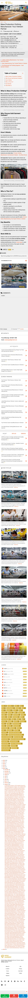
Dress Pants (16, 714)
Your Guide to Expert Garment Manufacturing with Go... (15, 883)
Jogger (8, 723)
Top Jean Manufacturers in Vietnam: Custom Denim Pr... (15, 797)
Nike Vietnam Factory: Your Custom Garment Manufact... (15, 860)
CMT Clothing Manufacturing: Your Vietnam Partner (14, 814)
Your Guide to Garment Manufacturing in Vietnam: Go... (15, 947)
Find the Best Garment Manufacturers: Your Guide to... (14, 886)
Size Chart (20, 971)
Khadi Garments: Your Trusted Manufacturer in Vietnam (15, 807)
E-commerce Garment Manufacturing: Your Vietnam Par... (15, 890)
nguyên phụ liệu (5, 743)
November (7, 771)
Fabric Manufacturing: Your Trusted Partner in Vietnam (14, 63)
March (6, 781)
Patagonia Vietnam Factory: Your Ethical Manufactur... (14, 922)
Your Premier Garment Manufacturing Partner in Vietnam (15, 872)
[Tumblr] (11, 981)
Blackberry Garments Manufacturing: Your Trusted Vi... (15, 873)
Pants (3, 730)
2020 (4, 768)
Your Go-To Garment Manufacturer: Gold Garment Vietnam (15, 878)
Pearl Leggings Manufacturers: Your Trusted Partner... (14, 900)
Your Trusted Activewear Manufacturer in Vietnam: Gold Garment (12, 651)
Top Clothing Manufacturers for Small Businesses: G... (14, 825)
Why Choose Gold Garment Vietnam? (14, 78)
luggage (10, 721)
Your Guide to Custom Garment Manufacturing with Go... (15, 897)
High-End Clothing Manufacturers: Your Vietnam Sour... (15, 811)
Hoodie (17, 708)
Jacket (22, 714)
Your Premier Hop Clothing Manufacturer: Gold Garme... (15, 881)
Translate (22, 329)
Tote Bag (16, 730)
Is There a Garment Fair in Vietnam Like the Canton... (14, 790)
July (5, 776)
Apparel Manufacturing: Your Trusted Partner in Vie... (14, 882)
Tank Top (4, 721)
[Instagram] (5, 985)
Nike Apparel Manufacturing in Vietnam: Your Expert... (14, 924)
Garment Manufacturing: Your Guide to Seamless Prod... (15, 876)
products (8, 710)
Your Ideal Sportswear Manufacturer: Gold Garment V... (15, 892)
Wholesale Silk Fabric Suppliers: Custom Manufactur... (15, 799)
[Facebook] (24, 981)
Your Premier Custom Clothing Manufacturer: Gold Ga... (15, 896)
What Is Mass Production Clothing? (13, 76)
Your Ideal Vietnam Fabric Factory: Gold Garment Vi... (14, 903)
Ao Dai (3, 725)
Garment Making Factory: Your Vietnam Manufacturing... (15, 895)
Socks (13, 719)
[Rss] (1, 981)
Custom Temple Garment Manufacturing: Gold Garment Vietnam (11, 594)
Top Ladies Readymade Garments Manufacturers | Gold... (15, 874)
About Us (7, 966)
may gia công (4, 741)
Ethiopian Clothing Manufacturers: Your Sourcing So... (14, 830)
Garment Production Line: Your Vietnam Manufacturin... (15, 901)
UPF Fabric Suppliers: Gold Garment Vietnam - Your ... (15, 820)
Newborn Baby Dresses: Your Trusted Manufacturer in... (15, 894)
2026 (4, 760)
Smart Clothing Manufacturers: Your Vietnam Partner (14, 836)
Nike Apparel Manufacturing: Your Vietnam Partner (14, 853)
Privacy (20, 968)
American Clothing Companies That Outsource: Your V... (15, 891)
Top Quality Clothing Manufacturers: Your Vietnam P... (14, 837)
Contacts (7, 968)
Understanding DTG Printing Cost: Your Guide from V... (15, 813)
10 (3, 647)
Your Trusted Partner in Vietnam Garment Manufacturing (15, 943)
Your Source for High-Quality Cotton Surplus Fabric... (14, 839)
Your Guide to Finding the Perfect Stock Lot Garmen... (14, 823)
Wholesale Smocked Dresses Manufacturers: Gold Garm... (15, 834)
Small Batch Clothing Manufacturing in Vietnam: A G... (14, 795)
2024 (4, 763)
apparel (9, 714)
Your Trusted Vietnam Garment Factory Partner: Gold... (15, 940)
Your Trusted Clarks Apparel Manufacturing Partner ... (14, 937)
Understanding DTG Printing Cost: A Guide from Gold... (15, 800)
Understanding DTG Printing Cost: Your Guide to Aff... (14, 803)
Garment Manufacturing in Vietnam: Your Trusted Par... (15, 906)
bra (15, 712)
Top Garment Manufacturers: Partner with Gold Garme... (15, 885)
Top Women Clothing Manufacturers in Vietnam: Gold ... (15, 863)
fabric (18, 719)
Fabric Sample (5, 728)
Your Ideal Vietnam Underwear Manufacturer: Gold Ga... (15, 917)
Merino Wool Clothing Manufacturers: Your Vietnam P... (15, 808)
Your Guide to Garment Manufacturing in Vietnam (14, 936)
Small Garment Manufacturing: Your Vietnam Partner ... (15, 822)
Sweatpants (9, 730)
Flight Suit (12, 728)
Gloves (18, 728)
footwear (4, 712)
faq (21, 705)
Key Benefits (8, 83)
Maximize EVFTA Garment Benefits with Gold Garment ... (15, 789)
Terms (7, 971)
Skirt (20, 710)
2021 (4, 766)
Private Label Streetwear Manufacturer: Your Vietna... (14, 798)
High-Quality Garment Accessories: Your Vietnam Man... (15, 864)
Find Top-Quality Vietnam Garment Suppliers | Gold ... (14, 846)
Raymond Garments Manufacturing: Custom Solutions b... (15, 809)
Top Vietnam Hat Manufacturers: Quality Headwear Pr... (15, 914)
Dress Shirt (20, 712)
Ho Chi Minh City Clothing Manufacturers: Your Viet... (14, 845)
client (9, 716)
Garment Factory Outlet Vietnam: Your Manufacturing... (15, 909)
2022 (4, 765)
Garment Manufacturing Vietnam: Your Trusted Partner (15, 938)
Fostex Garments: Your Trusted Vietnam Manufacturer (14, 926)
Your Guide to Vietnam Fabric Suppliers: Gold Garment (15, 857)
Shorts (14, 710)
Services (10, 712)
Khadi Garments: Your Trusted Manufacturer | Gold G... (15, 831)
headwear (22, 721)
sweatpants (13, 745)
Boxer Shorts (16, 725)
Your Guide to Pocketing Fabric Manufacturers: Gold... (14, 826)
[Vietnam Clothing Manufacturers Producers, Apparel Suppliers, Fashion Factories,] (9, 3)
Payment (7, 975)
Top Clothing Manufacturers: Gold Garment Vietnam (14, 817)
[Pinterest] (14, 981)
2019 (4, 949)
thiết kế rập (14, 747)
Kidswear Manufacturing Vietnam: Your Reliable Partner (15, 927)
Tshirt (16, 705)
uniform (16, 721)
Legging (3, 714)
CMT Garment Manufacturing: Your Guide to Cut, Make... (15, 946)
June (6, 777)
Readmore (16, 487)
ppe (22, 719)
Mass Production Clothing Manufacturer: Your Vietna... (15, 821)
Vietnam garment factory (14, 732)
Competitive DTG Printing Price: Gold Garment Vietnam (15, 942)
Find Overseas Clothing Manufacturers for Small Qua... (15, 816)
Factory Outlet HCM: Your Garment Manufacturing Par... (15, 945)
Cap (23, 708)
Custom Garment (5, 719)
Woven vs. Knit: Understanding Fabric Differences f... (14, 793)
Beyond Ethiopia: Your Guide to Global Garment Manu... (15, 877)
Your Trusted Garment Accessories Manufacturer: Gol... (15, 867)
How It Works (9, 80)
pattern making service (16, 743)
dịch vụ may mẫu (17, 736)
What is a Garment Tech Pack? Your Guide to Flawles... (15, 791)
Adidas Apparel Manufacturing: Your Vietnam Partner (14, 855)
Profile (20, 973)
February (6, 782)
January (6, 784)
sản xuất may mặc (6, 747)
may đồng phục (10, 708)
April (6, 779)
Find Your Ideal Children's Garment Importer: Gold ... (14, 832)
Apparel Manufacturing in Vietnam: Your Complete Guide (15, 786)
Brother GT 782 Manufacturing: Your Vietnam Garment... (15, 915)
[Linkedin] (18, 981)
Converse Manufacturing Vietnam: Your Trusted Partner (15, 919)
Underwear (4, 732)
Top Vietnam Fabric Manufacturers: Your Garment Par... (15, 854)
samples (9, 705)
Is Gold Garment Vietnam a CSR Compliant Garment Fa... (15, 785)
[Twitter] (8, 981)
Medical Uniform (16, 723)
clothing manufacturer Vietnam (15, 734)
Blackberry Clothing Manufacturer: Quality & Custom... (14, 812)
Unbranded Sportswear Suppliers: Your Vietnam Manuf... (15, 835)
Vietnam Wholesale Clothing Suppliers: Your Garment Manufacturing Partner (11, 613)
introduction (15, 716)
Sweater (3, 716)
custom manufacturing (7, 736)
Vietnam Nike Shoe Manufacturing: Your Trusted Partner (15, 859)
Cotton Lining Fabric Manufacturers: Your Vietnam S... (14, 841)
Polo (3, 708)
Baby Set (9, 725)
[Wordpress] (5, 981)
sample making (5, 745)
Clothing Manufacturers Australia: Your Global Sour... (14, 802)
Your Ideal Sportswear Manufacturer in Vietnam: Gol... (14, 848)
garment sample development (17, 739)
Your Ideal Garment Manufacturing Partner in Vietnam (14, 871)
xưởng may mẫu (5, 750)
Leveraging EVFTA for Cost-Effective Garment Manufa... (15, 788)
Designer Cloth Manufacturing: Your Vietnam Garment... (15, 868)
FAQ (20, 966)
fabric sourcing (5, 739)
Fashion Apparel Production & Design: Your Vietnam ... (15, 887)
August (6, 774)
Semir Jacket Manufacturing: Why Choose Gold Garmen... (15, 869)
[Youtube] (2, 985)
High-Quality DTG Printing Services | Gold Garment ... (14, 918)
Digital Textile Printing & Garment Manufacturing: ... (14, 849)
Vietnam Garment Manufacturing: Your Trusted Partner (15, 908)
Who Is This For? (9, 81)
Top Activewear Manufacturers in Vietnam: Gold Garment (15, 910)
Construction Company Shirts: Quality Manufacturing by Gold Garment (12, 284)
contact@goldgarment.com (10, 339)
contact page (19, 242)
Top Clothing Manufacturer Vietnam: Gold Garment (14, 905)
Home (2, 22)
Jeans (3, 723)
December (7, 769)
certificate (4, 734)
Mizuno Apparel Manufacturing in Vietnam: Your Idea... (15, 923)
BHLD (21, 716)
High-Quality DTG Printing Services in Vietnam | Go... (14, 862)
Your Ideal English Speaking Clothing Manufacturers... (15, 858)
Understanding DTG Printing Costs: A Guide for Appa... (15, 929)
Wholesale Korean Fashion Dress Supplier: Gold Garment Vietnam (13, 272)
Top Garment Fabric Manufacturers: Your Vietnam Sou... (15, 827)
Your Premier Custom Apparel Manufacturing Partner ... (15, 904)
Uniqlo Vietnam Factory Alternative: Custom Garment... (15, 920)
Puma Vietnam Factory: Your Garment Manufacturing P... (15, 931)
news (5, 22)
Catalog (7, 973)
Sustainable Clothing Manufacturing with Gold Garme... (15, 933)
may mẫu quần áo (14, 741)
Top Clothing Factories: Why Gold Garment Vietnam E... (15, 818)
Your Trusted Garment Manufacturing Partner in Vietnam (15, 880)
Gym (3, 710)
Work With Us (9, 85)
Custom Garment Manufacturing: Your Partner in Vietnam (15, 804)
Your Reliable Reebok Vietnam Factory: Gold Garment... (15, 850)
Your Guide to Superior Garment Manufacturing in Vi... (14, 794)
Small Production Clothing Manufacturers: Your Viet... (14, 844)
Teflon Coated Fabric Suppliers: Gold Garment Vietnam (15, 840)
